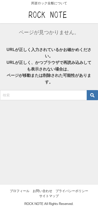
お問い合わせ (42, 191)
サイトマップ (49, 196)
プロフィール (19, 191)
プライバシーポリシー (72, 191)
